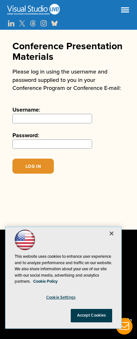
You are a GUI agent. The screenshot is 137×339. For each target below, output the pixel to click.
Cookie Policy (45, 281)
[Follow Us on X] (22, 23)
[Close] (112, 233)
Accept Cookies (91, 315)
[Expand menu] (125, 11)
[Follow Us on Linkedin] (11, 23)
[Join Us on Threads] (33, 23)
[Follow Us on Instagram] (43, 23)
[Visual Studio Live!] (68, 9)
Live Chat (124, 326)
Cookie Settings (61, 297)
